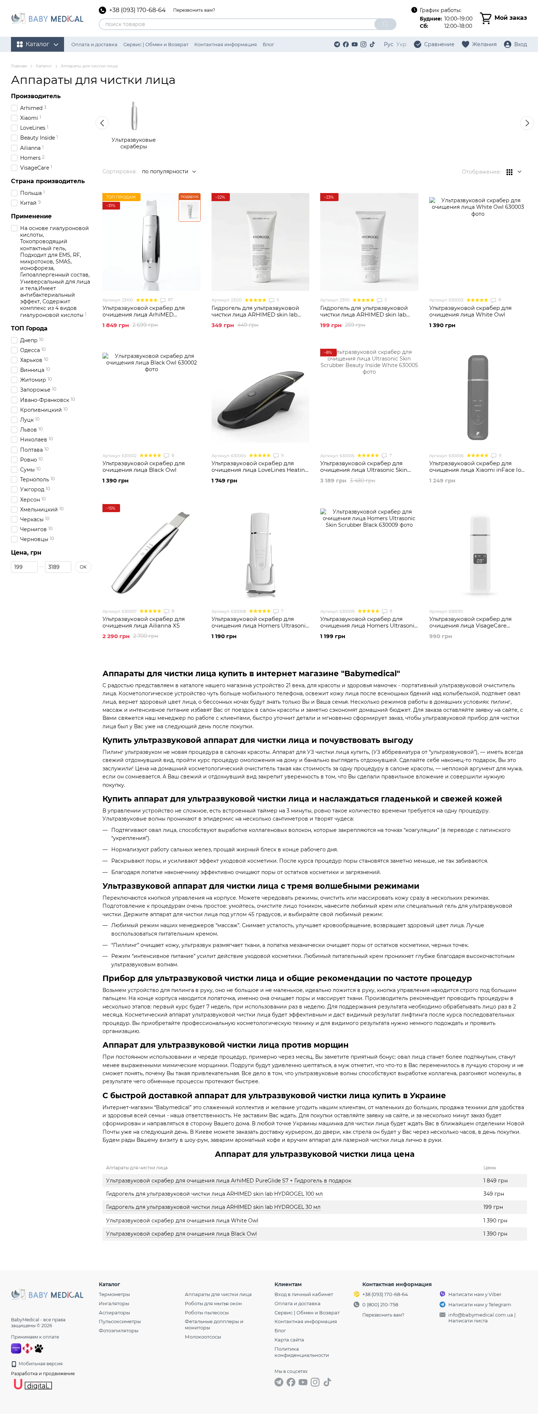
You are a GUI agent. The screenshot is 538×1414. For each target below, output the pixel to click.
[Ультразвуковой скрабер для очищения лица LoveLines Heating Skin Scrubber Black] (261, 398)
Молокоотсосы (203, 1337)
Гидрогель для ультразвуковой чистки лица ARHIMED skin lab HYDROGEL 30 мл (213, 1207)
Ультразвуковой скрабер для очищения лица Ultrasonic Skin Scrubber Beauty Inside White (363, 470)
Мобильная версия (40, 1363)
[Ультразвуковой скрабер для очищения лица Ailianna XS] (151, 553)
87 (170, 299)
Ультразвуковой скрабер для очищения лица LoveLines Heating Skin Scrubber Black (260, 470)
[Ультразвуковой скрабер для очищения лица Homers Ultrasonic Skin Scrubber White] (261, 553)
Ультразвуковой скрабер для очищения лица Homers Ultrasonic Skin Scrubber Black (368, 625)
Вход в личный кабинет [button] (303, 1294)
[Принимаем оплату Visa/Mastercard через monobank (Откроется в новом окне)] (16, 1348)
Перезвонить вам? (194, 10)
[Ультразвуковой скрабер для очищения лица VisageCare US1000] (478, 553)
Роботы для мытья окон (213, 1303)
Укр (401, 44)
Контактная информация (225, 44)
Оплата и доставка (94, 44)
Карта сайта (289, 1340)
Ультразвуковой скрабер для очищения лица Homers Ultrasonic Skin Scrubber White (260, 625)
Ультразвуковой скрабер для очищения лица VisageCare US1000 (470, 625)
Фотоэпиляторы (118, 1330)
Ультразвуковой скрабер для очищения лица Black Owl (181, 1233)
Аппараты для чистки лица (218, 1294)
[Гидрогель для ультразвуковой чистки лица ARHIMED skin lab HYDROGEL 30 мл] (369, 242)
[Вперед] (527, 123)
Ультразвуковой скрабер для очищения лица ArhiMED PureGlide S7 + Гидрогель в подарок (228, 1180)
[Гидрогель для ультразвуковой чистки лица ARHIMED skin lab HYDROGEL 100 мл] (261, 242)
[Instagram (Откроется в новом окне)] (363, 44)
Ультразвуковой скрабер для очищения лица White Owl (182, 1220)
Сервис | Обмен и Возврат (155, 44)
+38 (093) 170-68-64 (137, 10)
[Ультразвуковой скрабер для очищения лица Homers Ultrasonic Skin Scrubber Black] (369, 553)
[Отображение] (514, 172)
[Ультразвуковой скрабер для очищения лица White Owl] (478, 242)
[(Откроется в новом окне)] (39, 1348)
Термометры (114, 1294)
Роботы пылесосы (207, 1312)
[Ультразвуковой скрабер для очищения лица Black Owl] (151, 398)
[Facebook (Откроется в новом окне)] (346, 44)
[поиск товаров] (385, 24)
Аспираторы (114, 1312)
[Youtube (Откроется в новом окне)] (355, 44)
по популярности (165, 171)
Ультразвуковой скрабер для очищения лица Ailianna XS (143, 622)
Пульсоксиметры (120, 1321)
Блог (268, 44)
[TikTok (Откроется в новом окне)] (372, 44)
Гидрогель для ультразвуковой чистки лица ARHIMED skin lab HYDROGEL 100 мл (214, 1194)
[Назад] (102, 122)
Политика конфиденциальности (301, 1352)
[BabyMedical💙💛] (47, 1293)
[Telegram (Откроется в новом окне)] (337, 44)
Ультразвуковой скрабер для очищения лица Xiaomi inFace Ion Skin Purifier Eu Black (477, 470)
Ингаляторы (114, 1303)
